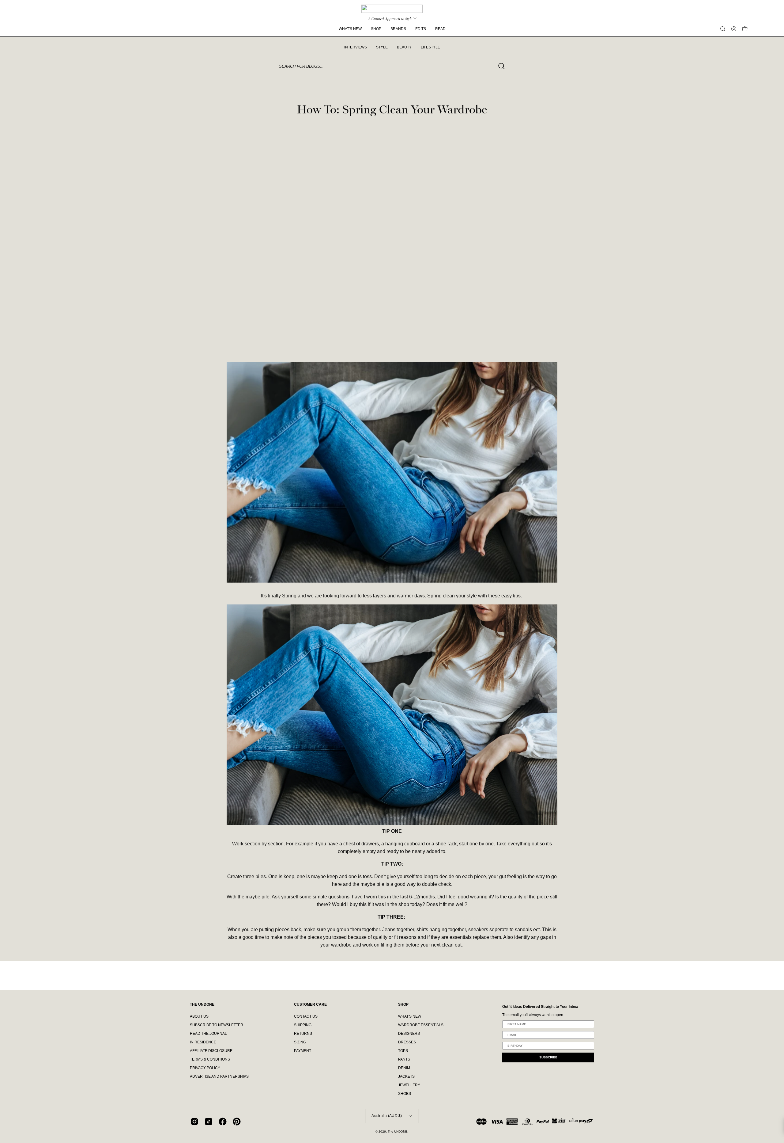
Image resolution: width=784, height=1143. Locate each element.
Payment (302, 1051)
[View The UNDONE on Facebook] (222, 1121)
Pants (404, 1059)
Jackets (406, 1076)
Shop (403, 1004)
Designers (409, 1033)
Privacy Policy (205, 1068)
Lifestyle (430, 47)
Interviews (355, 47)
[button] (722, 28)
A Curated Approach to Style (390, 19)
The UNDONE (397, 1131)
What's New (409, 1016)
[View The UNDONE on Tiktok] (208, 1121)
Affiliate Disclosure (211, 1051)
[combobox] (392, 66)
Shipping (302, 1025)
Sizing (300, 1042)
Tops (403, 1051)
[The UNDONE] (392, 9)
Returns (303, 1033)
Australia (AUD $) (386, 1116)
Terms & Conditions (210, 1059)
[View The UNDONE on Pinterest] (236, 1121)
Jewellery (409, 1085)
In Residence (203, 1042)
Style (382, 47)
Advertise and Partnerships (219, 1076)
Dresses (407, 1042)
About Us (199, 1016)
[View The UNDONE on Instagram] (194, 1121)
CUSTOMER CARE (310, 1004)
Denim (404, 1068)
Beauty (404, 47)
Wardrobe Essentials (420, 1025)
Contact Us (306, 1016)
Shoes (404, 1094)
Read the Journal (208, 1033)
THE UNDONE (202, 1004)
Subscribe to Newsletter (216, 1025)
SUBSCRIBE (548, 1057)
